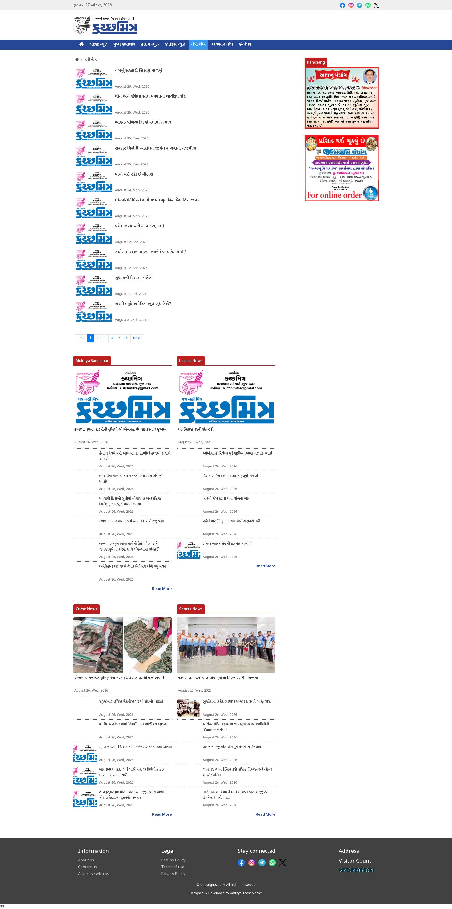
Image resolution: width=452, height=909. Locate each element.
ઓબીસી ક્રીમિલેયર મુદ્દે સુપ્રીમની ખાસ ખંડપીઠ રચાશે (237, 453)
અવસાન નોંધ (222, 44)
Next (137, 338)
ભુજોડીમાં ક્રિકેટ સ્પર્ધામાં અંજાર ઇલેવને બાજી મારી (237, 702)
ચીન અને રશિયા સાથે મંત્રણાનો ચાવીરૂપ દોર (150, 96)
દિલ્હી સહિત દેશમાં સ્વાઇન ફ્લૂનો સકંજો (230, 476)
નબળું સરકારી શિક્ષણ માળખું (138, 71)
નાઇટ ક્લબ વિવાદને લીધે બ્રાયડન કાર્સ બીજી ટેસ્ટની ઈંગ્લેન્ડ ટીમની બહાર (238, 795)
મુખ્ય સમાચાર (124, 44)
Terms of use (172, 866)
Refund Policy (173, 860)
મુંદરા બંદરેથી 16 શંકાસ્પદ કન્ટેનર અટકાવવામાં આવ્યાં (135, 747)
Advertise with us (93, 873)
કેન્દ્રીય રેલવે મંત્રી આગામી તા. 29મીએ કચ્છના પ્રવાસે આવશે (134, 456)
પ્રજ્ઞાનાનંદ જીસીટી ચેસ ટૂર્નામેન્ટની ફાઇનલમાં (232, 747)
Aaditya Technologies (246, 893)
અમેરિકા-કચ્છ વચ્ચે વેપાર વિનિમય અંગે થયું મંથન (132, 566)
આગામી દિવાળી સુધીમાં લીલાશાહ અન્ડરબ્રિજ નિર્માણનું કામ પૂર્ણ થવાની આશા (130, 501)
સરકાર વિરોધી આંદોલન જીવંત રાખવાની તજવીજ (155, 148)
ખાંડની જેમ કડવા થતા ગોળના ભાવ (226, 498)
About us (86, 860)
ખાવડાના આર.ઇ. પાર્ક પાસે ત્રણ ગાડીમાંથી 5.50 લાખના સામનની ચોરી (131, 772)
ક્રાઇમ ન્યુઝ (150, 44)
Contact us (87, 866)
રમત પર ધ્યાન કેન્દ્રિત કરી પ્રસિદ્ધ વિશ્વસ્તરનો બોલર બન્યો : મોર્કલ (237, 772)
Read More (162, 589)
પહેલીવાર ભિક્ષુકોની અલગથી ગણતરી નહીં (231, 521)
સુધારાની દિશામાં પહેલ (133, 278)
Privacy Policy (173, 873)
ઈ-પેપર (245, 44)
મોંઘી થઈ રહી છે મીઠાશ (134, 174)
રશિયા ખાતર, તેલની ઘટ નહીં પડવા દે (227, 544)
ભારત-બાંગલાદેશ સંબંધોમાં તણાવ (143, 122)
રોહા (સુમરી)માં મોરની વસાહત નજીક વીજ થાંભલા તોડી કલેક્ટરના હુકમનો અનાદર (133, 795)
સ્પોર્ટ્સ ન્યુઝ (175, 44)
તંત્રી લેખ (198, 44)
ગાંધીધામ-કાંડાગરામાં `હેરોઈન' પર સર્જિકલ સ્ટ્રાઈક (133, 724)
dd (2, 906)
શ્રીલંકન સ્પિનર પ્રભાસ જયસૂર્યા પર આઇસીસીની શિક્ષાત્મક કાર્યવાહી (236, 727)
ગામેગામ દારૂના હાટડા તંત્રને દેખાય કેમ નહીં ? (151, 252)
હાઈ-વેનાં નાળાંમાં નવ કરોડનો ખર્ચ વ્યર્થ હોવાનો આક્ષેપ (130, 479)
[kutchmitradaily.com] (356, 870)
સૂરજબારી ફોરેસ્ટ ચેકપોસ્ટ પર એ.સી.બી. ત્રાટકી (131, 702)
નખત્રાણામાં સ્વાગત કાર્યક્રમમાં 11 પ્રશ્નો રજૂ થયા (131, 521)
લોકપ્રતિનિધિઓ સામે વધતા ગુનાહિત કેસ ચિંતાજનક (157, 200)
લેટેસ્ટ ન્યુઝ (99, 44)
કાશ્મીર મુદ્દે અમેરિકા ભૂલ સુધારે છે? (143, 304)
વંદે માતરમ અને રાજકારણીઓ (139, 226)
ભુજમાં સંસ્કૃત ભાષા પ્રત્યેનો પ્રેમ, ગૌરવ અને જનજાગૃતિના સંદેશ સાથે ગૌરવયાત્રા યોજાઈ (129, 547)
